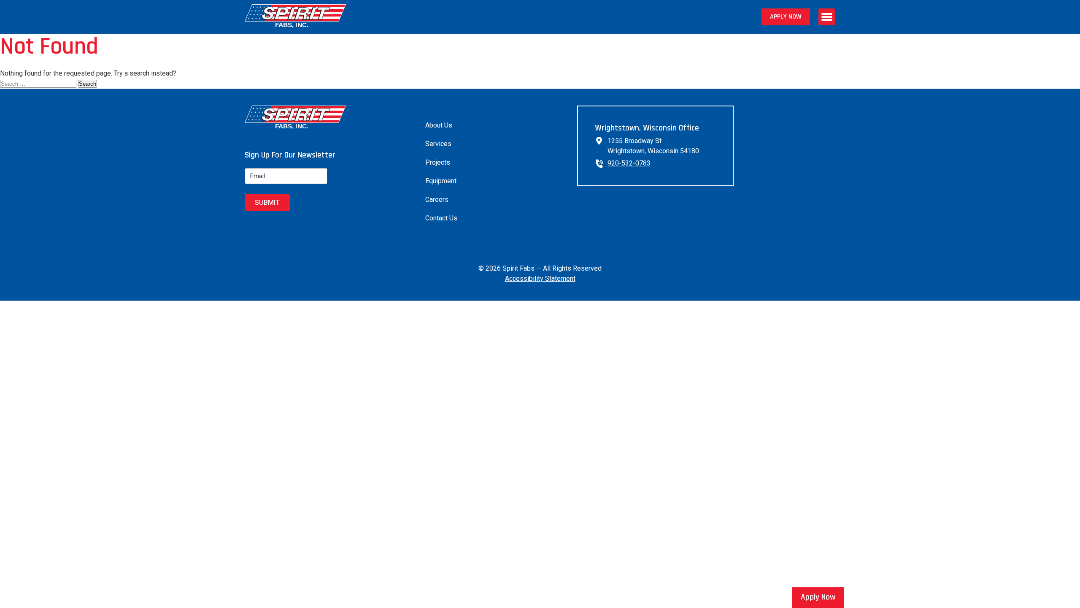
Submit (267, 202)
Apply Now (786, 16)
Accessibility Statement (540, 278)
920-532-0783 (629, 163)
